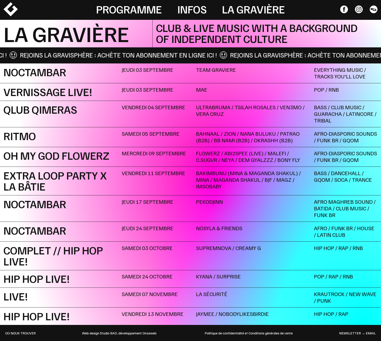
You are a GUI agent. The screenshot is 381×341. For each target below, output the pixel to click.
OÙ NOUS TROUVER (20, 333)
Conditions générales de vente (270, 333)
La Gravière (253, 9)
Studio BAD (108, 333)
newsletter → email (357, 333)
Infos (192, 9)
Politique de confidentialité (224, 333)
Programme (129, 9)
